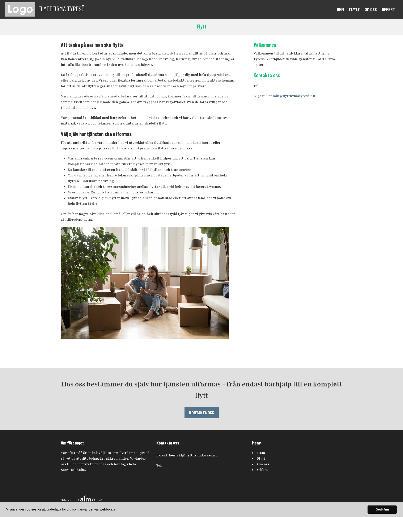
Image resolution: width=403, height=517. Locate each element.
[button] (116, 510)
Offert (388, 9)
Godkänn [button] (382, 509)
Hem (340, 9)
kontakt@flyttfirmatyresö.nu (290, 96)
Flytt (354, 9)
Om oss (371, 9)
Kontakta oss (201, 412)
